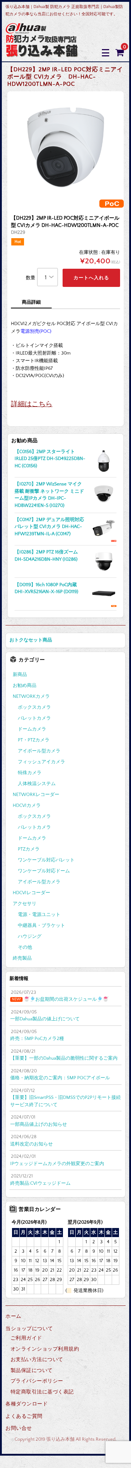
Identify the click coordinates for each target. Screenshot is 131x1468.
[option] (65, 149)
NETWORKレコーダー (36, 794)
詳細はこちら (31, 404)
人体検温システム (37, 783)
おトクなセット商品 (30, 640)
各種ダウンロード (26, 1404)
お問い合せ (18, 1428)
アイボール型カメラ (39, 750)
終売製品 (22, 958)
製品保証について (32, 1370)
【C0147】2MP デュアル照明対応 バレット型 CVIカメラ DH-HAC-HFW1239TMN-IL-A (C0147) (49, 526)
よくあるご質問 (24, 1416)
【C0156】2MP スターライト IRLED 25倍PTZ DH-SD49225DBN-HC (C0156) (50, 458)
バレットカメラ (34, 718)
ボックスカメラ (34, 707)
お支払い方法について (37, 1360)
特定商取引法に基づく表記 (42, 1392)
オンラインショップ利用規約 (45, 1349)
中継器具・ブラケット (41, 925)
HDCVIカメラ (27, 805)
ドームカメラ (32, 729)
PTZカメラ (29, 849)
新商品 (20, 674)
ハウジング (29, 936)
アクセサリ (24, 903)
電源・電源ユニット (39, 914)
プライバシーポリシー (37, 1381)
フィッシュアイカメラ (41, 761)
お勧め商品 (24, 685)
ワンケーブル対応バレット (46, 860)
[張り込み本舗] (42, 52)
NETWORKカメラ (31, 696)
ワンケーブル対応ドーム (44, 870)
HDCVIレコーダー (31, 892)
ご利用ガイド (26, 1338)
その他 (25, 947)
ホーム (13, 1316)
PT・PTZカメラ (33, 740)
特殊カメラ (29, 772)
